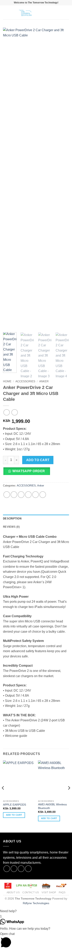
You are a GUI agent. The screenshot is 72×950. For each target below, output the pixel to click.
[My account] (60, 12)
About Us (13, 892)
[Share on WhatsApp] (6, 494)
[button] (5, 12)
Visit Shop (49, 892)
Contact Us (30, 892)
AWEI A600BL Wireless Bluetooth (52, 806)
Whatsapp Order (28, 471)
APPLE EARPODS (14, 804)
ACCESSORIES (25, 381)
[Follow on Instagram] (14, 868)
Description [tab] (12, 518)
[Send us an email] (28, 868)
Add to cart (38, 460)
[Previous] (9, 178)
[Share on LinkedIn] (42, 494)
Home (7, 381)
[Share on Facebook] (14, 494)
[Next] (62, 178)
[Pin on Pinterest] (35, 494)
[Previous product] (14, 412)
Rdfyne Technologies (36, 903)
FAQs (62, 892)
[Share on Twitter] (21, 494)
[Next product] (6, 412)
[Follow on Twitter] (21, 868)
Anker (44, 381)
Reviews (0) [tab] (11, 526)
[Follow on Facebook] (6, 868)
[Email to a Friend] (28, 494)
